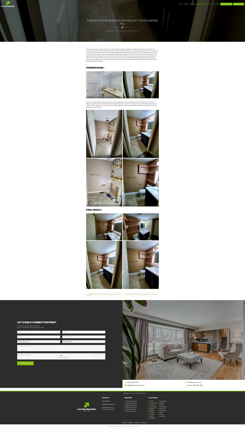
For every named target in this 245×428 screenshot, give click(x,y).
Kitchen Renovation (131, 409)
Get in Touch (25, 363)
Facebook (124, 422)
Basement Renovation (131, 407)
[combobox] (38, 341)
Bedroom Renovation (131, 405)
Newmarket (163, 401)
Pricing (199, 4)
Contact (216, 4)
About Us (205, 4)
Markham (152, 414)
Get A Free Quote (226, 4)
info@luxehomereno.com (136, 385)
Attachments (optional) (24, 354)
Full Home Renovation (131, 401)
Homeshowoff (135, 426)
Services (186, 4)
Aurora (151, 416)
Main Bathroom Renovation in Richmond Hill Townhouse (142, 294)
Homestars (137, 422)
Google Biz (144, 422)
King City (162, 403)
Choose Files (65, 357)
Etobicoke (152, 408)
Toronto (152, 401)
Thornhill (152, 412)
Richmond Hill (153, 403)
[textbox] (37, 341)
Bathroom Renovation (131, 403)
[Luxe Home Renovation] (8, 4)
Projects (192, 4)
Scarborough (153, 406)
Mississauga (163, 410)
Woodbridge (163, 406)
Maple (161, 405)
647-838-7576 (239, 4)
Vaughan (152, 410)
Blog (211, 4)
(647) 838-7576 (132, 382)
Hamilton (162, 416)
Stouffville (152, 418)
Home (180, 4)
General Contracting (131, 411)
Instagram (130, 422)
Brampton (162, 408)
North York (152, 405)
